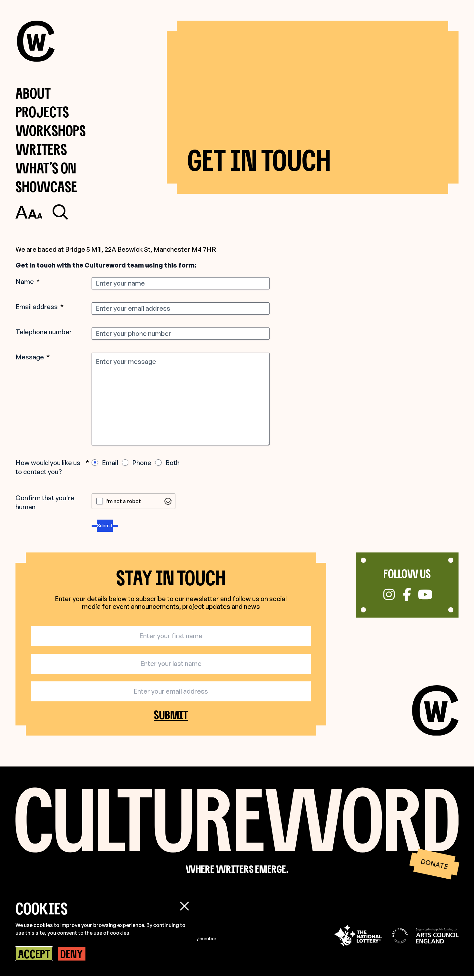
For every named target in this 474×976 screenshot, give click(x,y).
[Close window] (184, 906)
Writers (41, 149)
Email (110, 463)
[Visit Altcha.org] (168, 501)
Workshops (50, 130)
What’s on (45, 168)
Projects (42, 111)
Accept (34, 954)
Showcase (46, 186)
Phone (141, 463)
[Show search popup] (60, 212)
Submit (105, 525)
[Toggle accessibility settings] (28, 212)
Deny (71, 954)
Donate (434, 864)
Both (172, 463)
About (33, 93)
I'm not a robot (123, 501)
